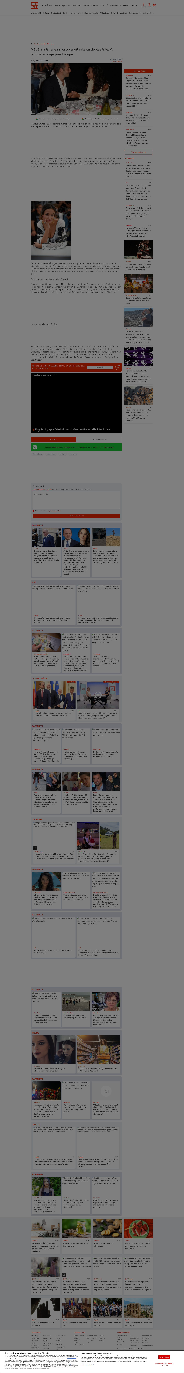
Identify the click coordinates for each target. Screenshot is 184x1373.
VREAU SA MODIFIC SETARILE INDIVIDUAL (164, 1364)
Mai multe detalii (71, 1358)
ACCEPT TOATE (164, 1357)
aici (70, 1364)
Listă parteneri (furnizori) (87, 1365)
